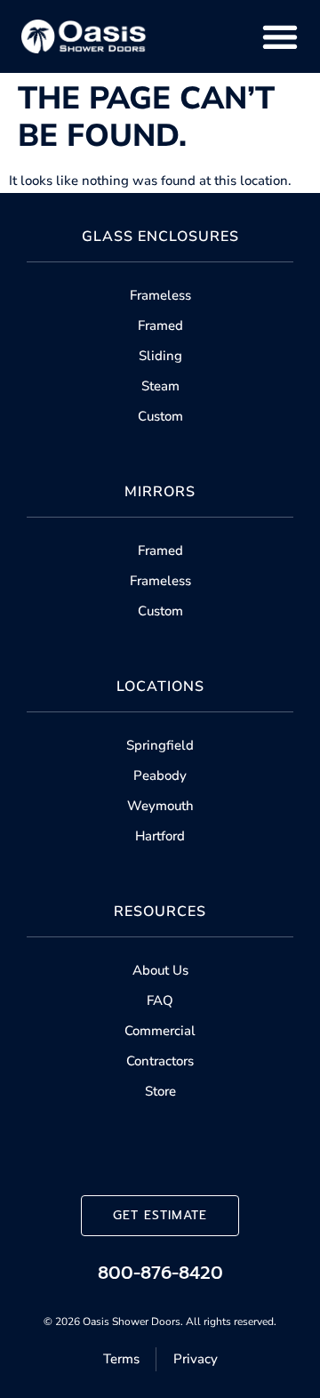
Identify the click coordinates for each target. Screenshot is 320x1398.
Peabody (160, 775)
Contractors (160, 1061)
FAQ (160, 1000)
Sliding (160, 356)
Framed (160, 325)
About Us (160, 970)
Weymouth (160, 806)
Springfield (160, 745)
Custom (160, 416)
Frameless (160, 295)
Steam (160, 386)
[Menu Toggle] (280, 36)
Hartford (160, 836)
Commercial (160, 1031)
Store (160, 1091)
